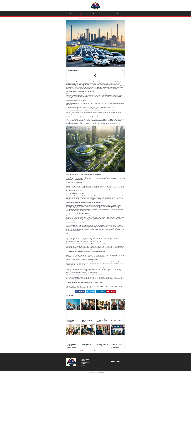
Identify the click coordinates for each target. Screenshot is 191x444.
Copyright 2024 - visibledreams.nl (95, 372)
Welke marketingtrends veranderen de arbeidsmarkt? (117, 346)
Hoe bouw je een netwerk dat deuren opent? (87, 320)
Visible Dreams (74, 13)
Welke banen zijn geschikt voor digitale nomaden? (102, 320)
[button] (122, 70)
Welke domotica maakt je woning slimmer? (103, 345)
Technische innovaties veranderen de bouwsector (72, 320)
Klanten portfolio (115, 361)
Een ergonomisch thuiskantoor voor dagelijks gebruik (71, 346)
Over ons (108, 13)
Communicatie (96, 13)
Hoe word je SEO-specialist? (86, 345)
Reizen (85, 13)
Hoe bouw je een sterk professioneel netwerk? (117, 319)
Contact (119, 13)
